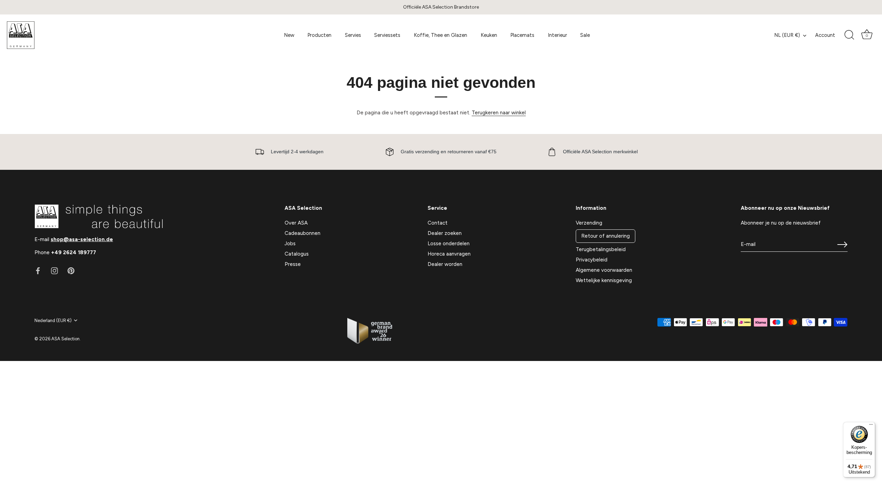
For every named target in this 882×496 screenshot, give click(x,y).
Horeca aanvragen (449, 254)
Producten (319, 35)
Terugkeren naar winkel (499, 113)
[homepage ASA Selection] (56, 35)
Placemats (522, 35)
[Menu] (871, 426)
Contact (438, 223)
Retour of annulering (605, 236)
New (289, 35)
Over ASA (296, 223)
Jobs (290, 243)
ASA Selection (65, 338)
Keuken (489, 35)
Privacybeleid (591, 260)
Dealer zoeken (445, 233)
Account (825, 35)
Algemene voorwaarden (604, 270)
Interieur (557, 35)
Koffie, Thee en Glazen (440, 35)
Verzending (589, 223)
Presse (293, 264)
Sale (585, 35)
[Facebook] (37, 270)
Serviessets (387, 35)
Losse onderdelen (449, 243)
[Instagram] (54, 270)
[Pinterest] (71, 270)
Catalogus (297, 254)
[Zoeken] (849, 35)
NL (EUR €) (787, 35)
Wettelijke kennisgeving (604, 280)
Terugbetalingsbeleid (601, 249)
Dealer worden (445, 264)
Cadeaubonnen (302, 233)
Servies (353, 35)
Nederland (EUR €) (53, 320)
